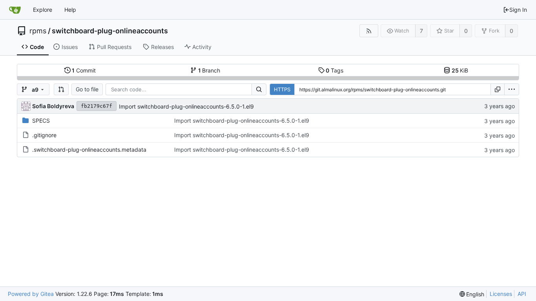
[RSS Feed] (368, 30)
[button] (61, 89)
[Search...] (259, 89)
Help (70, 9)
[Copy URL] (497, 89)
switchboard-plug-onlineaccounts (110, 31)
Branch (209, 70)
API (522, 293)
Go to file (87, 89)
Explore (42, 9)
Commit (84, 70)
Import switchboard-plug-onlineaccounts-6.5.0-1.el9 (186, 106)
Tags (334, 70)
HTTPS (282, 89)
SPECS (41, 120)
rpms (37, 31)
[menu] (511, 89)
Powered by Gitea (31, 293)
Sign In (518, 9)
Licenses (501, 293)
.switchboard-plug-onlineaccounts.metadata (89, 149)
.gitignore (44, 135)
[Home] (15, 10)
